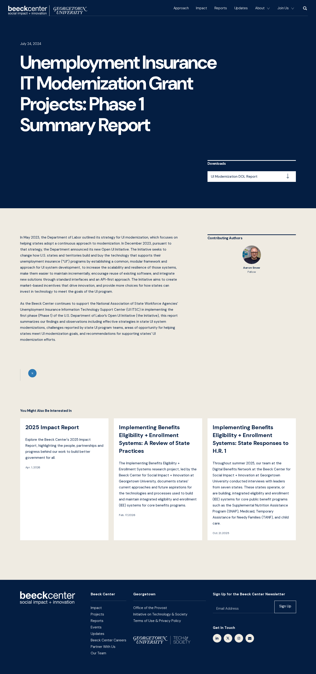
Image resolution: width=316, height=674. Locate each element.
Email (249, 638)
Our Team (98, 653)
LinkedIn (217, 638)
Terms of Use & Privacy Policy (157, 620)
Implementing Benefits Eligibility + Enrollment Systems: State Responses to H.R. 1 (252, 479)
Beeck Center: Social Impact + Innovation (47, 598)
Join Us (283, 8)
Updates (241, 8)
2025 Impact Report (64, 479)
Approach (181, 8)
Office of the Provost (150, 608)
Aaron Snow (252, 259)
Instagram (239, 638)
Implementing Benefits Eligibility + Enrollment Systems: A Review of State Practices (158, 479)
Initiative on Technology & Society (160, 614)
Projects (97, 614)
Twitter (228, 638)
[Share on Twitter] (99, 375)
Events (96, 627)
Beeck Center (47, 10)
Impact (201, 8)
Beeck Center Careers (108, 640)
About (260, 8)
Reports (220, 8)
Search (304, 8)
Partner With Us (103, 646)
